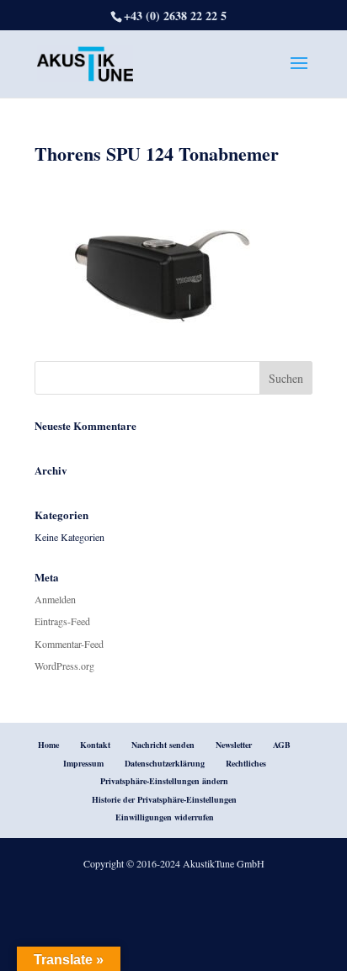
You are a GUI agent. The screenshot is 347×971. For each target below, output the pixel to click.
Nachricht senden (163, 745)
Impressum (83, 763)
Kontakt (95, 745)
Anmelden (55, 599)
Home (48, 745)
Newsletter (234, 745)
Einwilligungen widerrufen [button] (164, 817)
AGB (282, 745)
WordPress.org (64, 665)
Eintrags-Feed (62, 621)
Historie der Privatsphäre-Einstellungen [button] (164, 799)
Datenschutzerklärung (165, 763)
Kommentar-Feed (69, 643)
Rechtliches (246, 763)
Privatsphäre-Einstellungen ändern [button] (164, 781)
